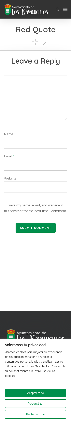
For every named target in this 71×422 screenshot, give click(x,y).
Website (10, 178)
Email (9, 156)
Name (9, 134)
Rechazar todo (35, 414)
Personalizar (35, 403)
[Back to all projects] (35, 42)
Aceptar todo (35, 393)
